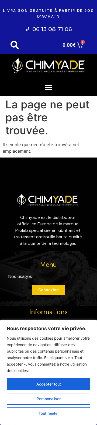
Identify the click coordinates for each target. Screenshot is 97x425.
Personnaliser (49, 398)
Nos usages (20, 276)
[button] (48, 87)
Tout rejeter (49, 413)
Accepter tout (48, 384)
